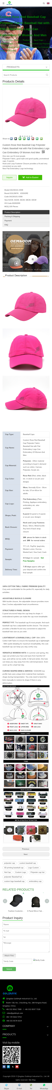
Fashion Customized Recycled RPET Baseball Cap (16, 911)
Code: (6, 197)
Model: (7, 190)
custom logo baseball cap (14, 881)
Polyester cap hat (37, 872)
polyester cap (9, 863)
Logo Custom (33, 868)
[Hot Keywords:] (47, 75)
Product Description (12, 212)
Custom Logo (20, 872)
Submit (9, 969)
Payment (8, 221)
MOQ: (6, 206)
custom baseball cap (27, 863)
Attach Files (9, 956)
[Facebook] (4, 1066)
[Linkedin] (8, 1066)
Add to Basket (32, 177)
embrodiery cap (35, 881)
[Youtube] (17, 1066)
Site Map (32, 1080)
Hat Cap (7, 872)
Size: (6, 200)
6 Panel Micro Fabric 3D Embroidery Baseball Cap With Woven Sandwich (35, 911)
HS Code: (8, 203)
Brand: (7, 193)
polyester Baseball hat (13, 877)
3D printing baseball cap (13, 868)
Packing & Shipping (12, 216)
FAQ (6, 225)
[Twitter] (12, 1066)
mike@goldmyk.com (15, 1013)
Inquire (9, 177)
